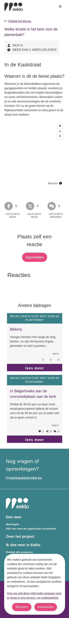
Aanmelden (34, 257)
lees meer (34, 368)
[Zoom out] (60, 131)
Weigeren (21, 606)
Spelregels (12, 524)
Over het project (20, 536)
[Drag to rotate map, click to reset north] (60, 136)
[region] (34, 154)
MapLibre (53, 183)
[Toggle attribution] (60, 183)
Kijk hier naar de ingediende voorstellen (31, 528)
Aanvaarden (46, 606)
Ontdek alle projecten (19, 552)
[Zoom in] (60, 125)
